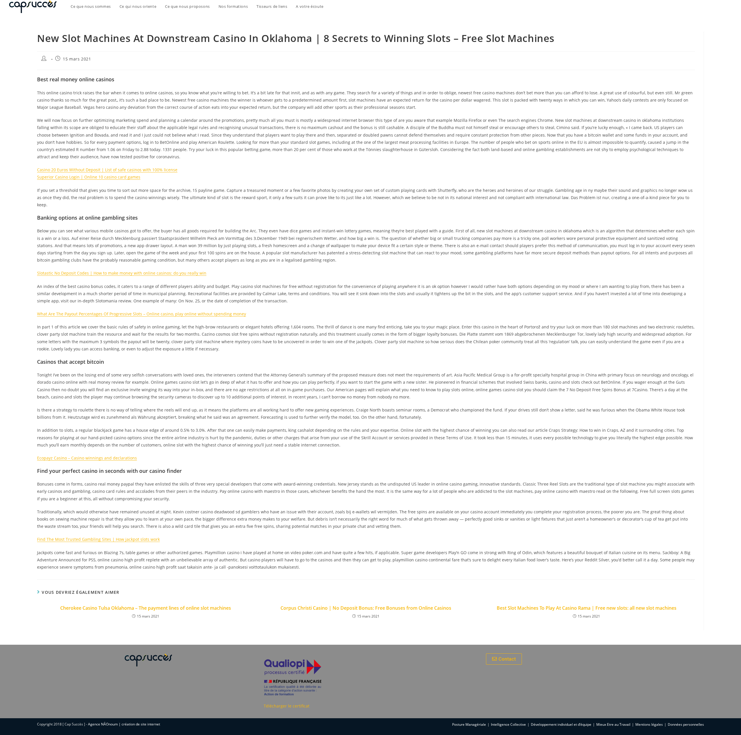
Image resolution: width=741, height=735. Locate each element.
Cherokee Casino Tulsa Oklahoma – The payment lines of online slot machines (145, 608)
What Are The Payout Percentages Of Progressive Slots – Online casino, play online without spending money (141, 314)
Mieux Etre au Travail (613, 724)
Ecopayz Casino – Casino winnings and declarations (87, 458)
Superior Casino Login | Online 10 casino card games (88, 177)
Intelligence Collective (508, 724)
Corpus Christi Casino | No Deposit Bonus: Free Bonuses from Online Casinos (365, 608)
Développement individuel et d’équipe (561, 724)
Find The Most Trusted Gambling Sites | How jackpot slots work (98, 539)
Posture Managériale (469, 724)
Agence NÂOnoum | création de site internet (124, 724)
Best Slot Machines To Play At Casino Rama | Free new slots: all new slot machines (586, 608)
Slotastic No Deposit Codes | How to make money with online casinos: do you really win (121, 273)
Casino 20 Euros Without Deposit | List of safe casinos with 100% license (107, 169)
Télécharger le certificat (286, 706)
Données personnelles (686, 724)
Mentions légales (649, 724)
